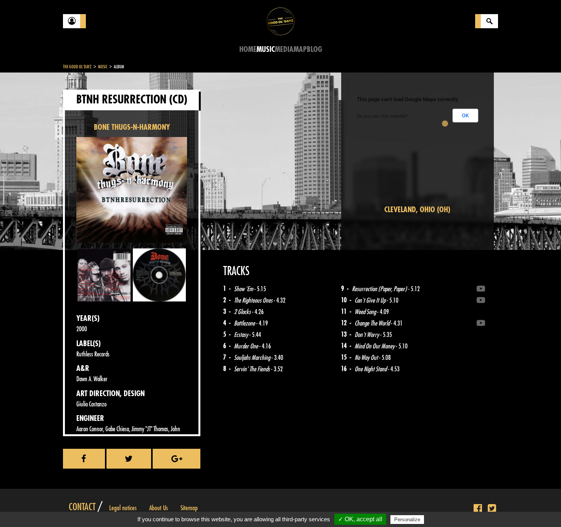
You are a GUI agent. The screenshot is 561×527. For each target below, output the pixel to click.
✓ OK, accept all (360, 519)
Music (265, 49)
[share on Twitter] (129, 459)
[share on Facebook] (84, 459)
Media (284, 49)
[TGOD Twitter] (492, 509)
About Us (158, 507)
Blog (314, 49)
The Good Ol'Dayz (77, 66)
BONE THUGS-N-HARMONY (132, 127)
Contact (82, 507)
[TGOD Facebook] (478, 509)
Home (247, 49)
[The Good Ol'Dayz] (280, 21)
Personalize (407, 519)
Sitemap (189, 507)
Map (300, 49)
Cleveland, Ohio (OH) (417, 210)
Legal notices (123, 507)
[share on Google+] (176, 459)
